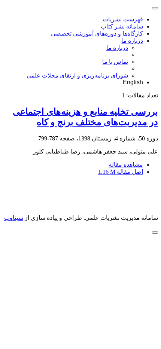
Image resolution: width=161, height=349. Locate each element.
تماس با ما (115, 61)
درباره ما (132, 40)
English (133, 82)
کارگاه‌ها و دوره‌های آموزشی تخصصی (97, 33)
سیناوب (13, 218)
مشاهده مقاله (126, 164)
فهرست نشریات (123, 19)
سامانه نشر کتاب (122, 26)
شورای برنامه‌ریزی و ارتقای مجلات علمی (77, 75)
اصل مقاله (120, 172)
